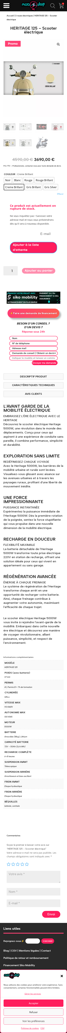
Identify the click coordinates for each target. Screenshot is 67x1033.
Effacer (60, 194)
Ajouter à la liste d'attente (26, 247)
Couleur (9, 174)
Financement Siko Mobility (19, 965)
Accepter (33, 1003)
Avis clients (33, 393)
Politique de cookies (30, 1028)
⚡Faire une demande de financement (33, 313)
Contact (46, 950)
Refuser (33, 1012)
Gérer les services (33, 993)
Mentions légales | (30, 950)
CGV (42, 1028)
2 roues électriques (24, 15)
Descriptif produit (33, 376)
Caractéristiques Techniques (33, 385)
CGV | (15, 950)
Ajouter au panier (39, 270)
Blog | (7, 950)
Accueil (10, 15)
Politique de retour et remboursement (25, 957)
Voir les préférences (33, 1021)
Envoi (51, 914)
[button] (61, 976)
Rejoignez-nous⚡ (13, 941)
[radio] (8, 180)
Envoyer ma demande (44, 362)
